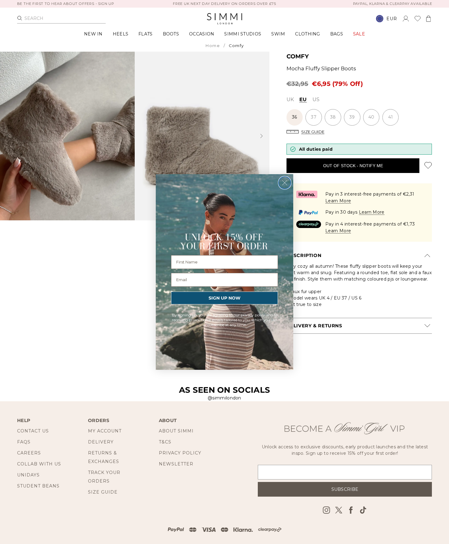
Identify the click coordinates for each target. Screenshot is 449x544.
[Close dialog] (285, 183)
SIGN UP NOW (224, 298)
